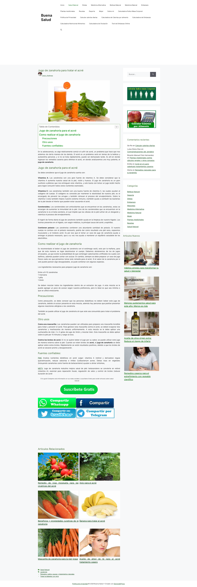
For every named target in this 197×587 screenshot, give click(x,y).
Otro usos (47, 142)
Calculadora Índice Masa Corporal (130, 11)
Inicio (62, 5)
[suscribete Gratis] (79, 394)
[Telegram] (95, 417)
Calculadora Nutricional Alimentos (72, 24)
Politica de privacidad (80, 584)
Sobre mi (110, 11)
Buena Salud (46, 17)
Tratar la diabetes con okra (49, 576)
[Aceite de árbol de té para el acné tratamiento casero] (100, 556)
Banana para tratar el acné (92, 521)
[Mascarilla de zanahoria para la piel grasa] (58, 556)
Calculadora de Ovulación (98, 24)
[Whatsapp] (57, 407)
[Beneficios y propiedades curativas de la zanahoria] (58, 518)
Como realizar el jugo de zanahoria (59, 134)
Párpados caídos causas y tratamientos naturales (57, 574)
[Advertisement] (98, 50)
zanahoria (43, 572)
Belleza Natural (115, 5)
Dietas (84, 5)
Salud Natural (73, 5)
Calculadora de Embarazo (141, 17)
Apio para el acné (88, 483)
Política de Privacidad (68, 17)
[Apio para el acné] (100, 480)
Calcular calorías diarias (88, 17)
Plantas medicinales (67, 11)
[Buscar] (153, 74)
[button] (61, 30)
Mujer (101, 11)
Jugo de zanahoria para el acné (57, 130)
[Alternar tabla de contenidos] (115, 127)
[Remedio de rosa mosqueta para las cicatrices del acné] (58, 480)
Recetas (82, 11)
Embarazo (144, 5)
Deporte (92, 11)
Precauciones (49, 138)
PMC (40, 358)
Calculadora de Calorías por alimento (114, 17)
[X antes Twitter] (57, 417)
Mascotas (131, 206)
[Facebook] (95, 407)
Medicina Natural (131, 5)
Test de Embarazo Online (121, 24)
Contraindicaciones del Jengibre (140, 152)
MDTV (40, 368)
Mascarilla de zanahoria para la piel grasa (58, 559)
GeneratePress (119, 584)
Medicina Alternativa (98, 5)
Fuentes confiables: (52, 145)
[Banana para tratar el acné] (100, 518)
